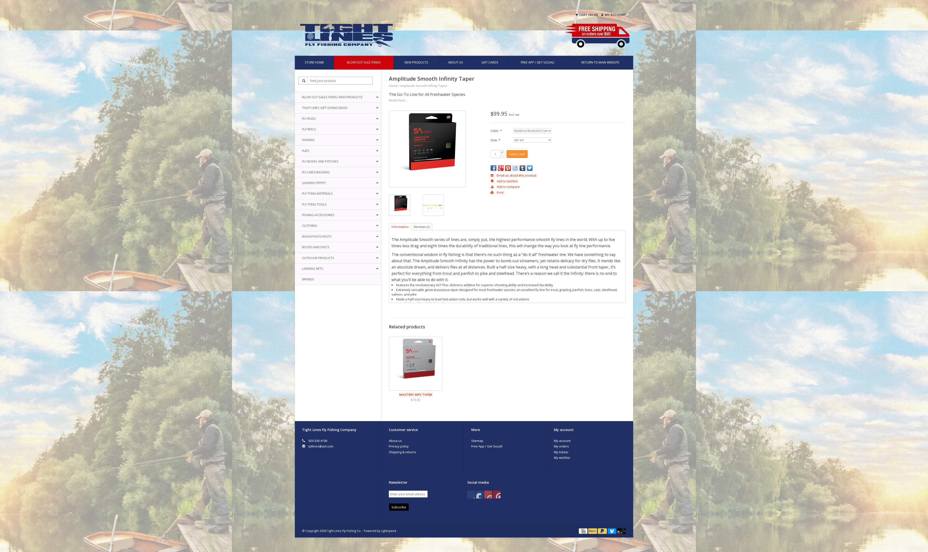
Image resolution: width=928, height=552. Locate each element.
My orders (561, 446)
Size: (495, 140)
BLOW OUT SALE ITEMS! (364, 62)
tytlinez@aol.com (320, 446)
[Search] (304, 80)
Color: (496, 130)
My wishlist (562, 457)
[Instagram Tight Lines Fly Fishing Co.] (496, 494)
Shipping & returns (402, 452)
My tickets (561, 452)
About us (455, 62)
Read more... (398, 100)
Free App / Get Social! (537, 62)
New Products (416, 62)
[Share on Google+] (501, 168)
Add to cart (517, 154)
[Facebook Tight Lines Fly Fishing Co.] (471, 494)
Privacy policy (399, 446)
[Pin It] (508, 168)
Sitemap (477, 441)
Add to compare (508, 186)
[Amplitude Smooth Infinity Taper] (427, 149)
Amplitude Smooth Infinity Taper (423, 86)
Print (499, 192)
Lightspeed (388, 531)
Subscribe (399, 507)
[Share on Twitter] (530, 168)
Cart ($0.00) (589, 15)
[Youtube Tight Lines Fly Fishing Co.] (488, 494)
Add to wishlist (507, 181)
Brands (308, 279)
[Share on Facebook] (493, 168)
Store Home (314, 62)
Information (400, 227)
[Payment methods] (583, 531)
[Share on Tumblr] (522, 168)
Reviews (422, 227)
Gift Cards (489, 62)
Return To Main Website (600, 62)
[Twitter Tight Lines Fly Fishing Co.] (480, 494)
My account (615, 15)
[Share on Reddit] (515, 168)
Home (393, 86)
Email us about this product (516, 175)
